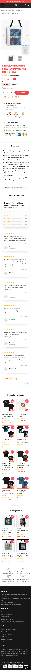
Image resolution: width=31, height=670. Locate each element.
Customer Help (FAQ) (6, 639)
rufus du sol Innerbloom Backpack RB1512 (22, 530)
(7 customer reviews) (15, 75)
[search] (26, 5)
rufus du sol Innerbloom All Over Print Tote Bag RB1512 (8, 530)
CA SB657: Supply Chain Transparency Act (12, 621)
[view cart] (29, 5)
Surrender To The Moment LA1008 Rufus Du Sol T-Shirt (23, 465)
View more (15, 504)
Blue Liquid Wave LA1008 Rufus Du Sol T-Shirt (8, 441)
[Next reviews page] (27, 383)
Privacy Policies (5, 616)
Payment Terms (5, 632)
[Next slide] (27, 35)
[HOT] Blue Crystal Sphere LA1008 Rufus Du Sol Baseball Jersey (23, 441)
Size (3, 82)
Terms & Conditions (6, 614)
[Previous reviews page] (19, 383)
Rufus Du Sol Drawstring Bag (9, 13)
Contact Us (4, 636)
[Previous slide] (3, 35)
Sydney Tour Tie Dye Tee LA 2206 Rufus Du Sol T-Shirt (22, 492)
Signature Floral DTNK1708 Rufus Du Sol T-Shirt (22, 414)
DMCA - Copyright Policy (7, 619)
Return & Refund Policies (7, 634)
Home (2, 10)
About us (3, 612)
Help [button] (28, 667)
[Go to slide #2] (20, 58)
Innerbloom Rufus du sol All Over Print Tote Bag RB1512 (22, 555)
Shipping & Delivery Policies (8, 629)
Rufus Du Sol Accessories (14, 10)
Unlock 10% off (3, 662)
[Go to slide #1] (11, 58)
